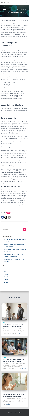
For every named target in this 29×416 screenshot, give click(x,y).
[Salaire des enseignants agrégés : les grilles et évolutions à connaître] (14, 346)
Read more (21, 333)
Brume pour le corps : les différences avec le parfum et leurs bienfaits (13, 395)
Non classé (6, 282)
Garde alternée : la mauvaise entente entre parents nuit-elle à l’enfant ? (13, 325)
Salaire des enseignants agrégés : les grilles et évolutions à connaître (13, 360)
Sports (5, 284)
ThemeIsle (19, 412)
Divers (8, 212)
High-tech (6, 276)
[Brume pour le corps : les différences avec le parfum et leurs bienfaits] (14, 381)
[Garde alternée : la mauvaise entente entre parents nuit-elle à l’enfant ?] (14, 311)
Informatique (6, 279)
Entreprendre (6, 274)
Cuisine (5, 269)
